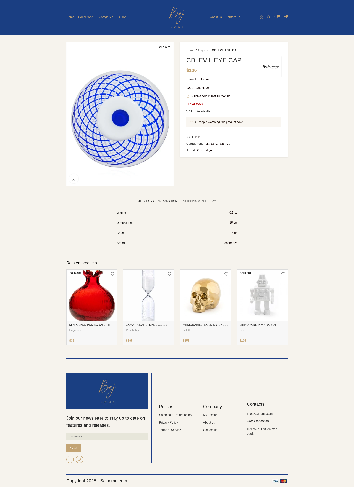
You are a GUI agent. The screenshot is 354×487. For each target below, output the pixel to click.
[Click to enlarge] (73, 178)
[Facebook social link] (70, 459)
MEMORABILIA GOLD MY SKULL (205, 324)
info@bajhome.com (260, 413)
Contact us (210, 430)
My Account (210, 414)
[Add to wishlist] (112, 274)
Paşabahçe (211, 143)
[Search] (269, 17)
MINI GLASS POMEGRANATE (89, 324)
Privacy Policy (168, 422)
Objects (203, 50)
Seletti (186, 330)
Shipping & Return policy (175, 414)
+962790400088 (258, 421)
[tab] (157, 199)
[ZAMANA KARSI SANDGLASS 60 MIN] (148, 295)
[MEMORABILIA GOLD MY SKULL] (205, 295)
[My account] (261, 17)
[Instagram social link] (79, 459)
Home (190, 50)
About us (209, 422)
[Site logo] (177, 17)
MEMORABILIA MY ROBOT (258, 324)
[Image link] (107, 391)
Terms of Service (170, 430)
